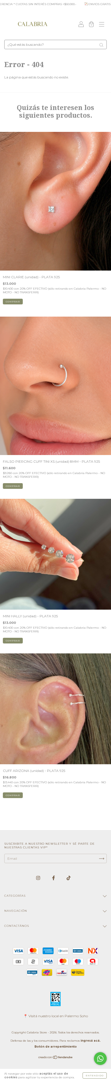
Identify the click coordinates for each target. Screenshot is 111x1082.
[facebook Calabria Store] (53, 878)
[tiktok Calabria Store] (68, 878)
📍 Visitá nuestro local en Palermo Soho (55, 1016)
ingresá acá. (90, 1040)
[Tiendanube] (55, 1058)
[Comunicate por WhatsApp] (100, 1058)
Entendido (95, 1075)
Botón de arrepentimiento (55, 1046)
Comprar (13, 486)
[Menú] (101, 25)
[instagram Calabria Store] (38, 878)
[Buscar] (101, 45)
